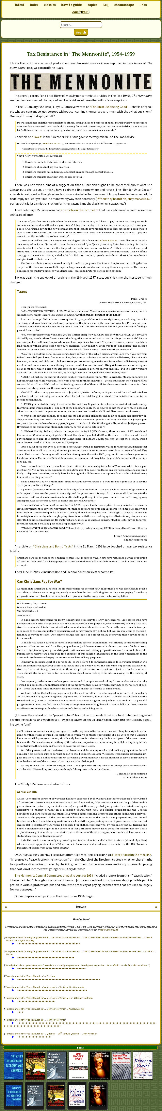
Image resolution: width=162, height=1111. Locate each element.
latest (19, 5)
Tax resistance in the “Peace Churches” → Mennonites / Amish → (44, 986)
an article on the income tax (80, 210)
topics (92, 5)
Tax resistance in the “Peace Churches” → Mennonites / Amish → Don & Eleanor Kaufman (49, 997)
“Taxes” (37, 137)
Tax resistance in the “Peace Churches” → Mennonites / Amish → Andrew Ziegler (44, 1008)
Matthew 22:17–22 (52, 143)
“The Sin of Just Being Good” (108, 107)
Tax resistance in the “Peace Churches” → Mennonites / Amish (35, 1019)
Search (81, 32)
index (34, 5)
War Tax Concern (27, 791)
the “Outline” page (109, 929)
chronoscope (124, 5)
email (76, 12)
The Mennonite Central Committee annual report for (54, 875)
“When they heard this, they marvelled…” (124, 199)
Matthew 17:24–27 (107, 240)
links (143, 5)
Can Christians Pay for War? (39, 581)
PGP (85, 12)
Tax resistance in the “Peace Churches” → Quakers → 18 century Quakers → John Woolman (51, 1033)
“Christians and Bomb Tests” (53, 546)
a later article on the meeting (131, 855)
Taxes (22, 291)
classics (50, 5)
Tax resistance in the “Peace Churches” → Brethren (30, 976)
